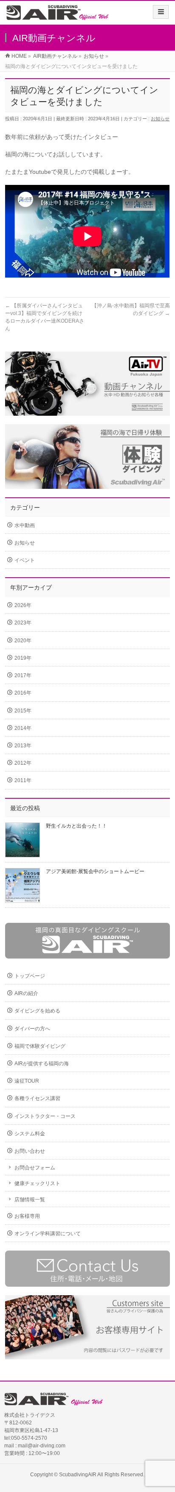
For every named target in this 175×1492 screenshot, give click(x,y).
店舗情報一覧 (29, 1200)
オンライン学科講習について (47, 1234)
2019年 (22, 658)
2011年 (22, 780)
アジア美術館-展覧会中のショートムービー (95, 871)
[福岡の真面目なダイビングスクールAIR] (58, 15)
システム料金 (29, 1134)
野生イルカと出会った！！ (76, 826)
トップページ (29, 976)
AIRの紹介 (26, 993)
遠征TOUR (26, 1081)
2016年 (22, 693)
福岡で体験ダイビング (39, 1046)
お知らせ (160, 118)
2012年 (22, 763)
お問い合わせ (29, 1151)
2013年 (22, 746)
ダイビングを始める (37, 1011)
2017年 (22, 675)
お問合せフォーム (34, 1168)
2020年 (22, 641)
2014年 (22, 728)
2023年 (22, 623)
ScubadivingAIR (77, 1475)
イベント (24, 560)
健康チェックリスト (37, 1183)
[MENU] (161, 12)
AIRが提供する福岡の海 (41, 1064)
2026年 (22, 605)
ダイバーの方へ (32, 1029)
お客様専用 (27, 1216)
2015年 (22, 711)
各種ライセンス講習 (37, 1098)
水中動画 (24, 525)
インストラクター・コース (45, 1116)
